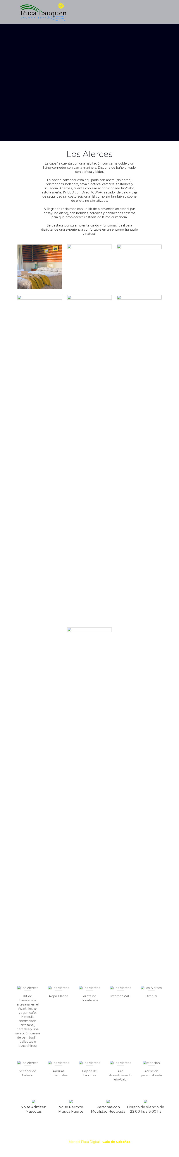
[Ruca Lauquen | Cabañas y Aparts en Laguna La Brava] (43, 11)
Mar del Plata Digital (84, 1142)
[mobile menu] (157, 11)
